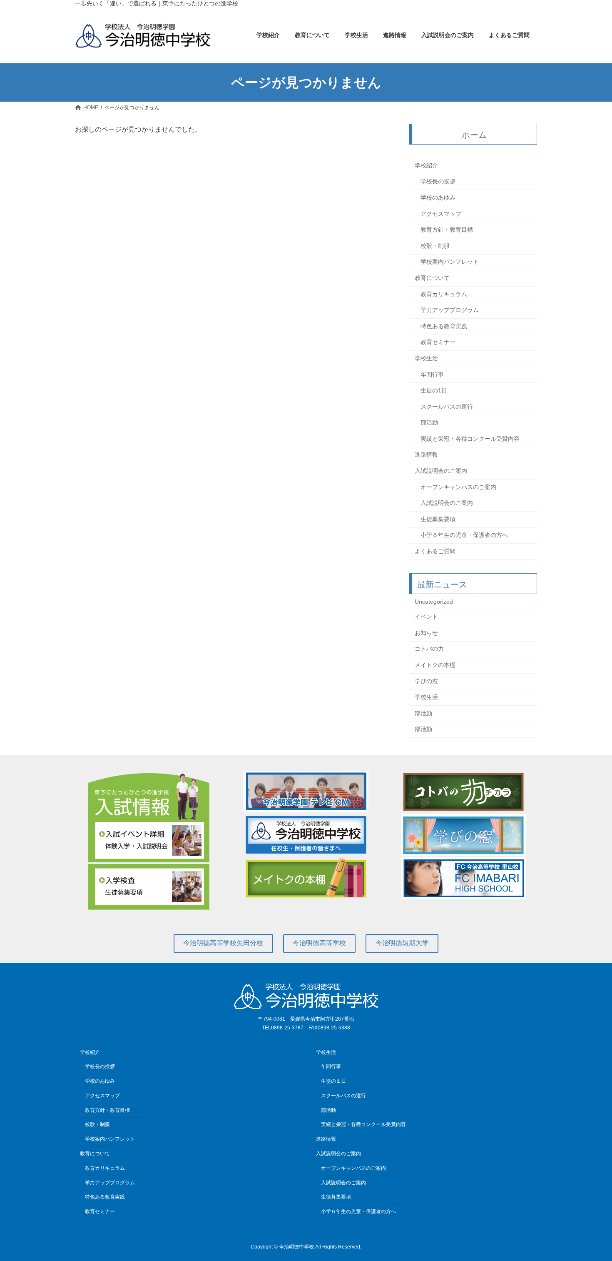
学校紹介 (426, 165)
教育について (432, 278)
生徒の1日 (433, 390)
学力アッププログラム (449, 310)
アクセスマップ (440, 213)
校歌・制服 (435, 245)
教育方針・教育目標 (446, 230)
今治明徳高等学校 (319, 942)
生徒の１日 (333, 1081)
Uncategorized (434, 601)
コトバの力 (429, 649)
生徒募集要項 (437, 519)
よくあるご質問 (435, 551)
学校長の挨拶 (437, 181)
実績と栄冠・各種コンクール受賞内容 (470, 438)
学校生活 (426, 358)
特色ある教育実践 (443, 326)
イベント (426, 617)
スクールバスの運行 (446, 406)
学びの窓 (426, 681)
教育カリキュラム (443, 294)
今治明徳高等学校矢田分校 (223, 942)
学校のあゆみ (437, 197)
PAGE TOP (590, 1215)
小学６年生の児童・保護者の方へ (464, 535)
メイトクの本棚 (435, 665)
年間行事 (432, 374)
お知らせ (426, 632)
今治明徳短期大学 (402, 942)
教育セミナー (437, 342)
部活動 (429, 423)
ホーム (474, 135)
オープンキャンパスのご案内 (458, 487)
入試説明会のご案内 (441, 470)
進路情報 (426, 455)
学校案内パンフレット (449, 262)
